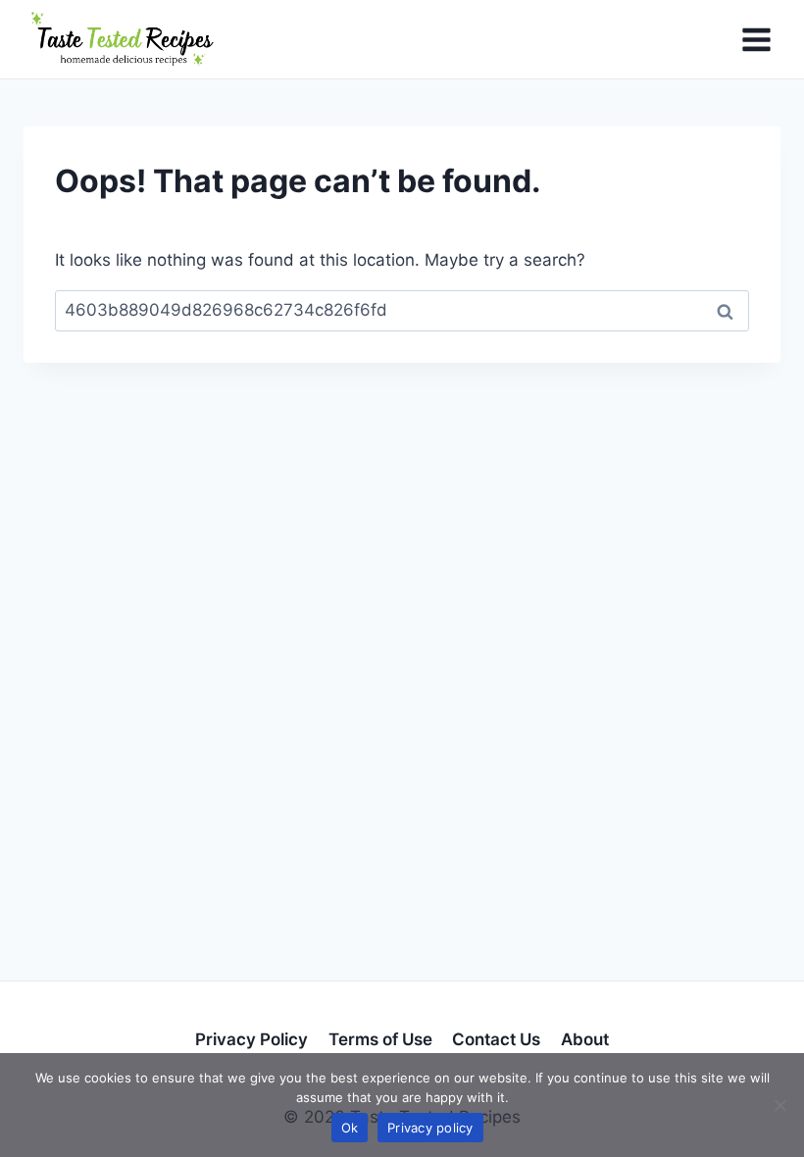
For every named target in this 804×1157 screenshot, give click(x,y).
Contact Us (496, 1039)
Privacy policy (430, 1127)
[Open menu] (755, 39)
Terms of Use (380, 1039)
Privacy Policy (251, 1039)
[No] (779, 1105)
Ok (350, 1127)
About (585, 1039)
